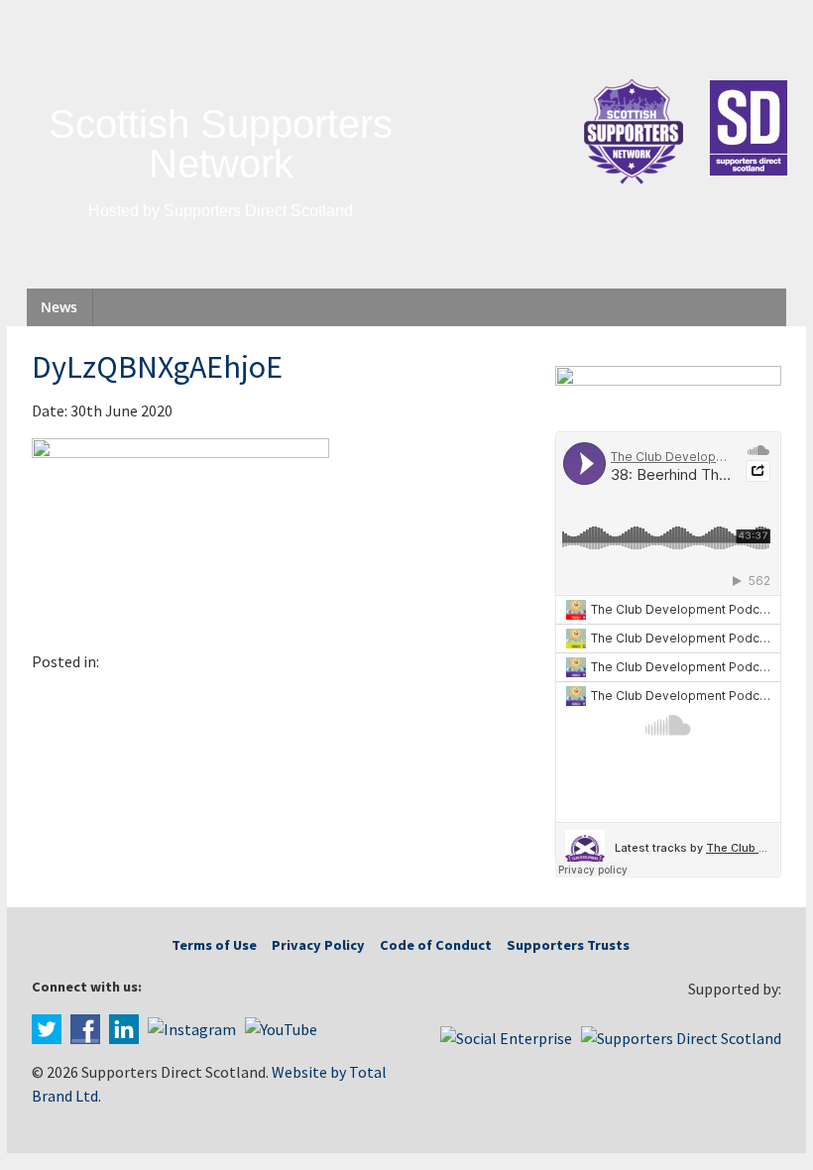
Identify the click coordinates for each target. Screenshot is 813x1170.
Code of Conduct (436, 945)
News (59, 306)
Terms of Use (214, 945)
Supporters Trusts (568, 945)
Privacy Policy (318, 945)
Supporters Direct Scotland (258, 210)
